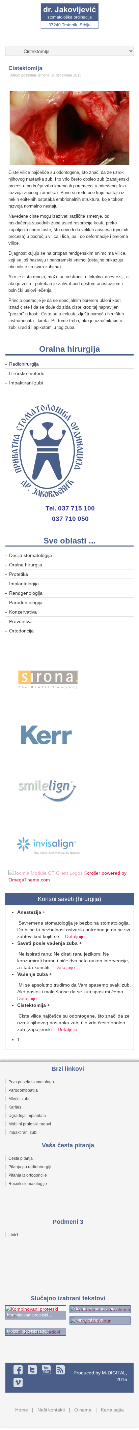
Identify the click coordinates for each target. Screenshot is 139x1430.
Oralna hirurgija (25, 564)
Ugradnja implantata (27, 1115)
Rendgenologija (26, 593)
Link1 (13, 1235)
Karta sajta (112, 1409)
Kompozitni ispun (87, 1320)
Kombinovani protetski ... (29, 1315)
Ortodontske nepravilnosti (95, 1308)
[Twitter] (32, 1369)
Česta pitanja (20, 1158)
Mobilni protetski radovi (29, 1124)
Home (21, 1409)
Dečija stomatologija (30, 555)
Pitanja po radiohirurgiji (29, 1166)
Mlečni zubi (18, 1098)
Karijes (14, 1107)
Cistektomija (25, 68)
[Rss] (60, 1369)
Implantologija (24, 583)
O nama (82, 1409)
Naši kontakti (51, 1409)
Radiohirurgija (24, 364)
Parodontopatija (23, 1090)
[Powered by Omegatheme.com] (70, 876)
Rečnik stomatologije (27, 1183)
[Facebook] (18, 1369)
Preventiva (20, 621)
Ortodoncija (21, 630)
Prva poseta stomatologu (31, 1082)
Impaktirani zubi (26, 382)
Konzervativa (23, 612)
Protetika (18, 574)
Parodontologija (26, 602)
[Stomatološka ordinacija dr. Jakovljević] (69, 16)
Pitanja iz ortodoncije (27, 1175)
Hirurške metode (27, 373)
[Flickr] (46, 1369)
